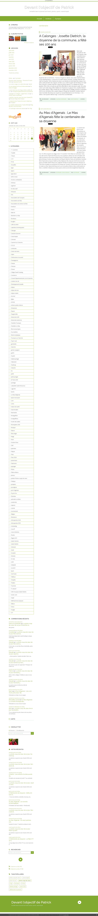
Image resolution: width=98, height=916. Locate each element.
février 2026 (12, 63)
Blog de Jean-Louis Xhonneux (21, 105)
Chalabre (13, 102)
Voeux (12, 607)
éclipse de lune (15, 290)
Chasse (13, 263)
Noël (12, 439)
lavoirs (12, 392)
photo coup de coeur (25, 880)
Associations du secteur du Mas (19, 203)
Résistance (14, 517)
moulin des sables (15, 421)
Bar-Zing (29, 108)
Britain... (11, 78)
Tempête (13, 580)
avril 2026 (11, 59)
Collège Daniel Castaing (17, 272)
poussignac (14, 487)
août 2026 (11, 50)
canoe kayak (26, 877)
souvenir (13, 568)
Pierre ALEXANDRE (15, 623)
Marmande (14, 412)
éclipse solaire (14, 293)
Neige (12, 436)
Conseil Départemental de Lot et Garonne (21, 278)
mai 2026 (11, 57)
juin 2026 (11, 55)
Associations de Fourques (17, 197)
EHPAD (13, 302)
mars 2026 (11, 61)
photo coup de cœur (15, 877)
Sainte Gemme (15, 541)
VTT (12, 613)
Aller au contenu (5, 2)
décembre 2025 (13, 68)
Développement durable (17, 284)
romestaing (14, 526)
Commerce (14, 275)
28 (24, 138)
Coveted (11, 632)
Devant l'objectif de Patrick (49, 7)
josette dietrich (74, 99)
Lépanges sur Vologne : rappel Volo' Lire (19, 94)
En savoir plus (66, 914)
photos (13, 475)
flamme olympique (15, 335)
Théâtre (13, 583)
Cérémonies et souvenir (17, 257)
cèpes (12, 254)
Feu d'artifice (14, 332)
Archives (48, 19)
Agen (12, 168)
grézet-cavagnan (15, 350)
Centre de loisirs (15, 251)
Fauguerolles (14, 314)
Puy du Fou (14, 493)
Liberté (30, 84)
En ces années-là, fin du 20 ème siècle (18, 86)
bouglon (13, 221)
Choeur (13, 269)
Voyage (13, 610)
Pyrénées (13, 496)
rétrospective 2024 (16, 520)
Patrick (11, 671)
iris (11, 371)
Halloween (14, 362)
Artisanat (13, 191)
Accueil (39, 19)
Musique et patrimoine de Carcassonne (23, 91)
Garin (10, 691)
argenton (13, 186)
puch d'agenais (15, 490)
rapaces (13, 505)
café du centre (14, 224)
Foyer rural (14, 341)
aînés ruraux (14, 177)
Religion (13, 514)
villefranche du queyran (15, 889)
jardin (12, 374)
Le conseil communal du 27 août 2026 (18, 105)
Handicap (13, 365)
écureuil (13, 296)
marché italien (14, 409)
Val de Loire (14, 595)
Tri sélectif (13, 589)
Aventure (13, 206)
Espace (13, 311)
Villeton (13, 604)
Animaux (13, 183)
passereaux (14, 460)
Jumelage (13, 383)
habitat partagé (15, 359)
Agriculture (14, 174)
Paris (12, 454)
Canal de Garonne (15, 233)
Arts (12, 194)
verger (12, 598)
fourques (16, 883)
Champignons (14, 260)
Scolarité (13, 553)
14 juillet (13, 153)
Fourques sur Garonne (17, 338)
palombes (13, 448)
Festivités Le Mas (15, 326)
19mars (13, 156)
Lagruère (13, 389)
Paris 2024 (14, 457)
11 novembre (14, 150)
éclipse (13, 287)
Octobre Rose (14, 442)
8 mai (12, 162)
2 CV (12, 159)
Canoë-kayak (14, 236)
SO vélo (13, 559)
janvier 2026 (12, 66)
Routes (13, 535)
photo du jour (13, 880)
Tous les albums (30, 42)
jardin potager (14, 377)
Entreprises (14, 308)
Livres (12, 403)
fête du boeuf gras (15, 329)
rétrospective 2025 (16, 523)
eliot (10, 708)
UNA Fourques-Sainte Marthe (18, 592)
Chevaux (13, 266)
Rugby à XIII (14, 538)
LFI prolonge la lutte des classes (17, 108)
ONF (12, 445)
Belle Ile (13, 212)
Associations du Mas (16, 200)
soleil (12, 562)
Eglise (12, 299)
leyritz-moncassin (15, 397)
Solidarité (13, 565)
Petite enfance (14, 472)
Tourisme (13, 586)
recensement (14, 511)
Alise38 (11, 642)
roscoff (13, 529)
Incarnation (18, 78)
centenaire (14, 248)
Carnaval (13, 239)
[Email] (20, 859)
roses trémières (15, 532)
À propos (58, 19)
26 (17, 138)
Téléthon (13, 577)
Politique (13, 481)
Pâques (13, 451)
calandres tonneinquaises (17, 227)
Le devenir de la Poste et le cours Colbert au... (20, 101)
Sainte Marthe (14, 544)
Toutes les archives (14, 73)
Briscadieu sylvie (14, 699)
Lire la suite (27, 28)
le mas (23, 883)
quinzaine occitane (16, 499)
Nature (13, 430)
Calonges (13, 230)
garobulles (13, 344)
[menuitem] (39, 18)
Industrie (13, 368)
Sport (12, 571)
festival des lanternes (16, 320)
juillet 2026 (11, 52)
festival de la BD (15, 317)
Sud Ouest (13, 574)
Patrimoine (14, 463)
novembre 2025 (13, 70)
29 (28, 138)
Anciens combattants (16, 180)
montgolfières (14, 418)
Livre (12, 400)
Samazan (13, 547)
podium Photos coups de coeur (19, 478)
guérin (12, 353)
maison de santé (15, 406)
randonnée (14, 502)
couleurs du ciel (15, 281)
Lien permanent (45, 99)
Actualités (13, 165)
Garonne (13, 347)
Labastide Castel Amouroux (18, 386)
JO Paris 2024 (14, 380)
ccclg (11, 883)
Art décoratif (14, 189)
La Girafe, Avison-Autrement (21, 94)
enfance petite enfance (17, 305)
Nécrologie (14, 433)
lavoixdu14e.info (18, 82)
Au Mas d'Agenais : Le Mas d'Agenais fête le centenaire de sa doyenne (62, 117)
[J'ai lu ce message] (96, 914)
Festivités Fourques (16, 323)
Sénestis (13, 556)
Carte (13, 719)
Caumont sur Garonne (17, 242)
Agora (12, 171)
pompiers (13, 484)
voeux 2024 (23, 886)
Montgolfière (14, 415)
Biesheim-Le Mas (15, 215)
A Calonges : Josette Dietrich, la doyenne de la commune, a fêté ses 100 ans (62, 40)
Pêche (12, 469)
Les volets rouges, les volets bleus (17, 84)
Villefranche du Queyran (17, 601)
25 (14, 138)
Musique (13, 427)
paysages (13, 466)
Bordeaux (13, 218)
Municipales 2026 (15, 424)
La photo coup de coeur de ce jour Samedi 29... (21, 97)
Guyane (13, 356)
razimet (13, 508)
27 (21, 138)
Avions (12, 209)
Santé (12, 550)
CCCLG (13, 245)
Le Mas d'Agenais (15, 395)
